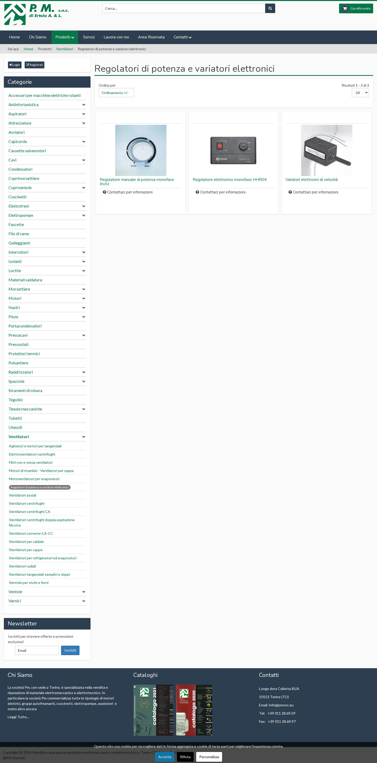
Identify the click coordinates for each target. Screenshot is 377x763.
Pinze (13, 316)
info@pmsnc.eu (281, 705)
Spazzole (16, 381)
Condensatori (20, 169)
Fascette (16, 224)
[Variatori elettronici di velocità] (326, 150)
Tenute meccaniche (25, 408)
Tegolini (15, 399)
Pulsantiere (18, 362)
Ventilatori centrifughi (26, 503)
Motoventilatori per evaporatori (34, 479)
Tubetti (15, 418)
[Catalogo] (153, 709)
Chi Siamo (37, 37)
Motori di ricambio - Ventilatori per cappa (41, 470)
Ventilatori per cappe (26, 550)
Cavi (12, 159)
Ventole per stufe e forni (28, 582)
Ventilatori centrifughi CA (29, 511)
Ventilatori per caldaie (26, 541)
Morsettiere (19, 288)
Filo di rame (18, 233)
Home (14, 37)
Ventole (15, 591)
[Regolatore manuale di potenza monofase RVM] (141, 150)
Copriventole (20, 187)
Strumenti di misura (25, 390)
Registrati (36, 65)
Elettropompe (20, 215)
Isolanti (15, 261)
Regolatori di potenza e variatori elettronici (40, 487)
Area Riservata (151, 37)
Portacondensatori (25, 325)
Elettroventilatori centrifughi (32, 454)
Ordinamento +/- (115, 92)
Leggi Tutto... (18, 717)
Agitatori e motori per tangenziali (35, 446)
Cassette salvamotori (27, 150)
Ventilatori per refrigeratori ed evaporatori (42, 558)
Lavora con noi (116, 37)
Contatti (181, 37)
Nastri (14, 307)
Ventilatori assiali (22, 495)
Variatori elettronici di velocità (311, 179)
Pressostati (18, 344)
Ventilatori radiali (22, 566)
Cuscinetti (17, 196)
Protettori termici (24, 353)
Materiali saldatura (25, 279)
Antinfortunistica (23, 104)
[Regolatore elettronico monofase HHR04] (234, 150)
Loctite (14, 270)
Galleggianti (19, 242)
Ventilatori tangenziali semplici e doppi (39, 574)
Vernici (14, 600)
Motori (14, 298)
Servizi (89, 37)
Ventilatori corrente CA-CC (31, 533)
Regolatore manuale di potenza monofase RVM (137, 182)
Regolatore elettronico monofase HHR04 (230, 179)
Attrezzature (19, 122)
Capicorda (17, 141)
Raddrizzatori (20, 371)
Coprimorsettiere (23, 178)
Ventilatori (64, 49)
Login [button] (16, 65)
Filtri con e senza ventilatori (31, 462)
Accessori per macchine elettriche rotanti (44, 95)
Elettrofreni (18, 205)
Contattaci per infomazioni (130, 192)
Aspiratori (17, 113)
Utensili (15, 427)
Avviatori (16, 132)
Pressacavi (17, 335)
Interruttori (18, 252)
